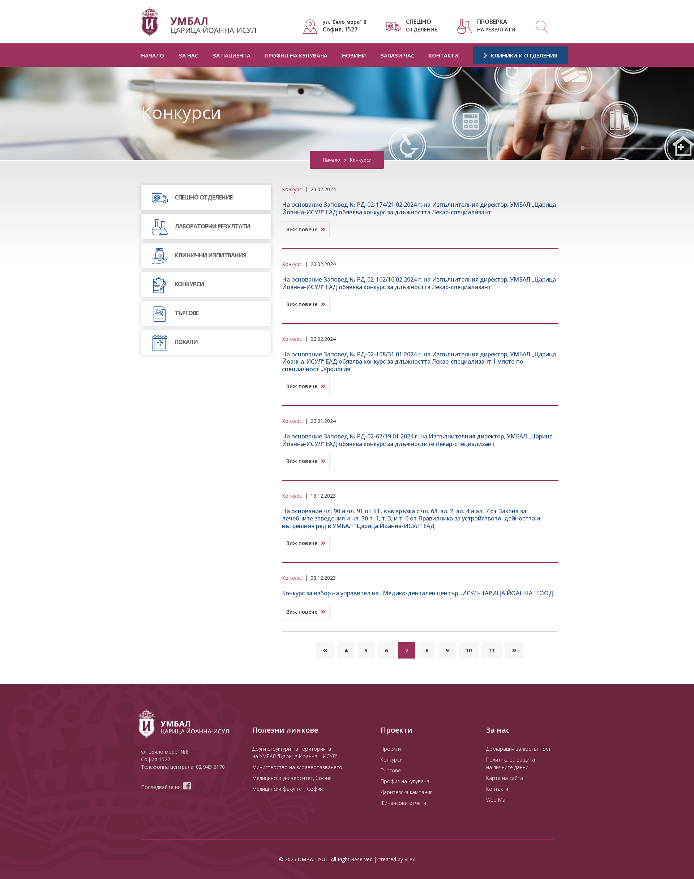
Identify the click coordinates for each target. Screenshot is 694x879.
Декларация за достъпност (518, 748)
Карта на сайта (504, 778)
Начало (152, 55)
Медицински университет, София (291, 778)
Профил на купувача (296, 55)
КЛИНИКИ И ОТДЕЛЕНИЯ (523, 55)
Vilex (409, 859)
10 (469, 650)
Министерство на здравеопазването (297, 767)
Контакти (443, 55)
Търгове (391, 770)
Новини (354, 55)
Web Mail (496, 799)
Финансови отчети (403, 802)
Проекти (391, 748)
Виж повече (302, 229)
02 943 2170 (210, 766)
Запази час (397, 55)
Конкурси (392, 759)
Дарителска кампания (407, 792)
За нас (188, 55)
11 (492, 650)
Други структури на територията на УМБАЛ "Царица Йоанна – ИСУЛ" (295, 752)
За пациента (231, 55)
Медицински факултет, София (287, 788)
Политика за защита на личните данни (510, 763)
